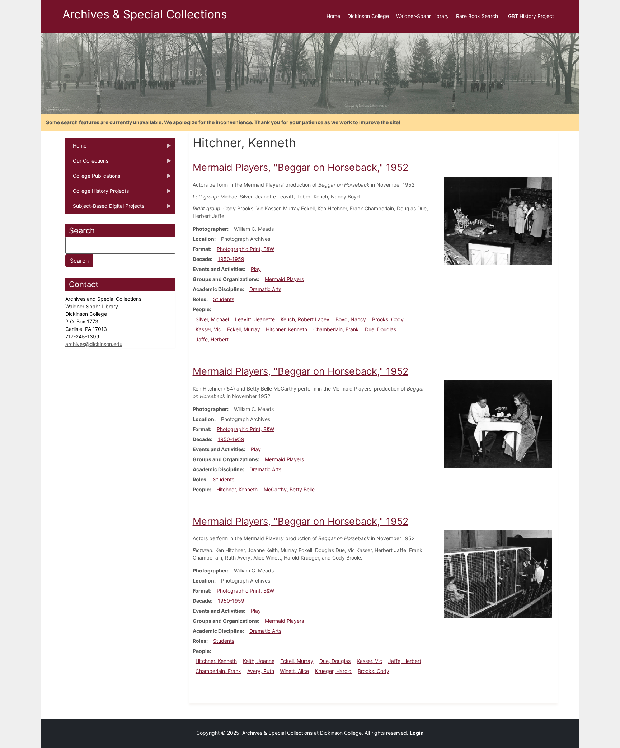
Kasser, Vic (208, 329)
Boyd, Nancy (350, 319)
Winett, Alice (294, 671)
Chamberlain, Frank (336, 329)
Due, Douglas (380, 329)
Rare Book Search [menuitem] (477, 16)
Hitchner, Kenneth (286, 329)
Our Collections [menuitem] (86, 163)
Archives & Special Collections (144, 14)
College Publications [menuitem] (92, 178)
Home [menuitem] (333, 16)
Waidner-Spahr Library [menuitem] (422, 16)
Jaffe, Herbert (212, 339)
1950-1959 (231, 259)
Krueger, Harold (333, 671)
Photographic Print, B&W (245, 249)
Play (256, 269)
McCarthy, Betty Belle (289, 489)
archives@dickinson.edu (93, 344)
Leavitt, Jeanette (255, 319)
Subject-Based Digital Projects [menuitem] (104, 208)
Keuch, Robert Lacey (305, 319)
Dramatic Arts (265, 289)
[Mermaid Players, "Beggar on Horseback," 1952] (498, 220)
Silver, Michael (212, 319)
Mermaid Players (284, 279)
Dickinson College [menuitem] (368, 16)
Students (223, 299)
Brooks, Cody (388, 319)
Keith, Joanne (258, 661)
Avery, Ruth (260, 671)
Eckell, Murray (243, 329)
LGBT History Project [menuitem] (529, 16)
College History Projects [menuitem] (97, 193)
